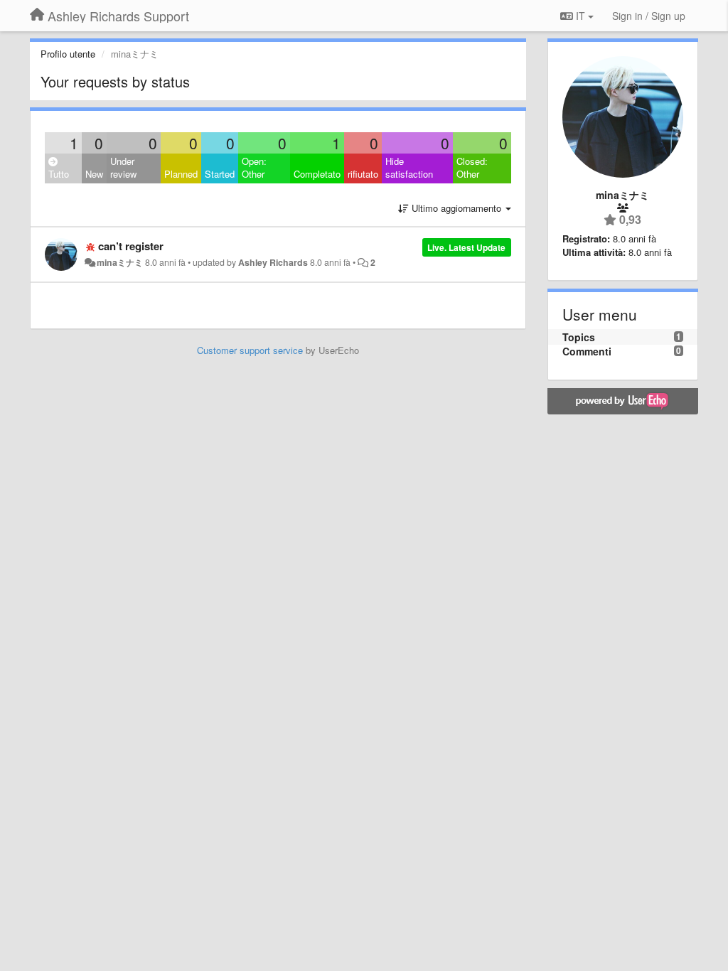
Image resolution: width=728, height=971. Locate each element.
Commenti (586, 351)
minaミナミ (120, 262)
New (94, 174)
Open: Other (254, 167)
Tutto (58, 174)
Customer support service (250, 350)
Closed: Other (472, 167)
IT (580, 16)
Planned (181, 174)
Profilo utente (68, 53)
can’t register (131, 246)
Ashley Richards (273, 262)
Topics (578, 337)
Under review (123, 167)
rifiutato (363, 174)
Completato (317, 174)
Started (220, 174)
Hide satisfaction (409, 167)
